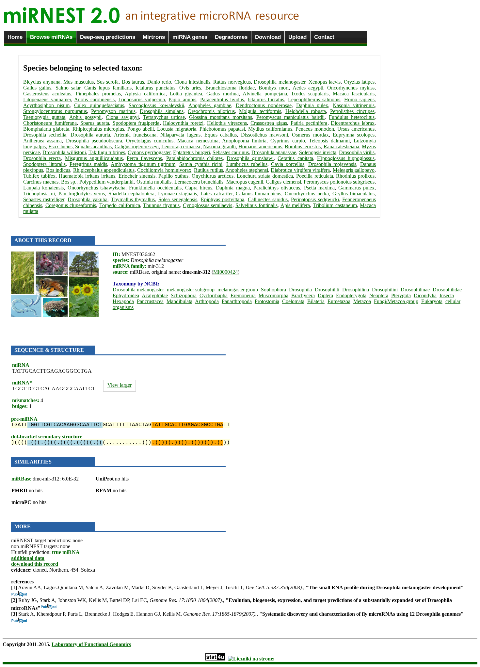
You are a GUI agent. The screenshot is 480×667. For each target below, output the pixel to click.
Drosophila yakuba (87, 199)
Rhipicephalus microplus (98, 129)
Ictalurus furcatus (266, 99)
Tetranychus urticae (164, 117)
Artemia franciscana (135, 135)
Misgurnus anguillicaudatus (94, 158)
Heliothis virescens (227, 123)
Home (15, 37)
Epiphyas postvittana (222, 199)
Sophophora (273, 289)
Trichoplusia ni (39, 193)
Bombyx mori (274, 87)
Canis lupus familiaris (107, 87)
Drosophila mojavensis (332, 164)
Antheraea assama (42, 140)
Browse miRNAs (51, 37)
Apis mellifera (295, 205)
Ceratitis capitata (295, 158)
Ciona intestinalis (192, 82)
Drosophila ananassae (273, 152)
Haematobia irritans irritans (87, 176)
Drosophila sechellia (44, 135)
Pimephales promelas (98, 93)
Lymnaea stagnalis (177, 193)
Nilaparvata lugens (180, 135)
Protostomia (267, 301)
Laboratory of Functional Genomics (91, 644)
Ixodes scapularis (310, 93)
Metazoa (362, 301)
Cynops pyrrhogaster (149, 152)
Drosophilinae (415, 289)
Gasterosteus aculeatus (47, 93)
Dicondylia (425, 295)
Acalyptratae (155, 295)
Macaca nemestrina (197, 140)
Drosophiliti (327, 289)
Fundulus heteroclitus (352, 117)
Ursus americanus (356, 129)
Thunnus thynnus (161, 205)
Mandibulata (179, 301)
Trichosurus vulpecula (141, 99)
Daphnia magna (232, 187)
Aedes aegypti (308, 87)
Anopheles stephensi (246, 170)
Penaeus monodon (315, 129)
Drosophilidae (447, 289)
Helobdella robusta (305, 111)
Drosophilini (385, 289)
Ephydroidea (126, 295)
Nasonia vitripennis (354, 105)
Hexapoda (123, 301)
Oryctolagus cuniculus (149, 140)
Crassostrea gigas (268, 123)
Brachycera (303, 295)
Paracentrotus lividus (222, 99)
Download (268, 37)
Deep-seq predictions (107, 37)
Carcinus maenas (40, 182)
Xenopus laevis (325, 82)
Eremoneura (243, 295)
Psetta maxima (319, 187)
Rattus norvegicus (232, 82)
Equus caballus (220, 135)
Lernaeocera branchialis (198, 182)
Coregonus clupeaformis (70, 205)
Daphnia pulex (312, 105)
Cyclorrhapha (214, 295)
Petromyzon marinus (113, 111)
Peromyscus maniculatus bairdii (290, 117)
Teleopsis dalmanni (329, 140)
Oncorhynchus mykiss (351, 87)
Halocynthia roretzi (183, 123)
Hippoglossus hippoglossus (346, 158)
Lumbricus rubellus (246, 164)
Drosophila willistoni (64, 152)
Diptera (325, 295)
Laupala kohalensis (43, 187)
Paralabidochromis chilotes (194, 158)
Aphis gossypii (85, 117)
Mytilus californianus (270, 129)
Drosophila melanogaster (279, 82)
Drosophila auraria (90, 135)
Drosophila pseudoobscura (94, 140)
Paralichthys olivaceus (276, 187)
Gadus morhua (222, 93)
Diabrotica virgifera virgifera (300, 170)
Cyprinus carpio (287, 140)
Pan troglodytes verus (81, 193)
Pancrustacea (150, 301)
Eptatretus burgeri (191, 152)
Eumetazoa (339, 301)
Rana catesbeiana (341, 146)
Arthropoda (207, 301)
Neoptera (378, 295)
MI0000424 (225, 272)
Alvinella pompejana (265, 93)
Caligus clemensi (283, 182)
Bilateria (316, 301)
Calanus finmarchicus (258, 193)
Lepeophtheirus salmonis (314, 99)
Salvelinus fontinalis (256, 205)
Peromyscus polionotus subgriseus (339, 182)
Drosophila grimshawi (250, 158)
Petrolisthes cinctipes (352, 111)
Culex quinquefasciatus (99, 105)
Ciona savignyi (122, 117)
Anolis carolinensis (94, 99)
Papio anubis (182, 99)
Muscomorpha (273, 295)
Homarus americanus (260, 146)
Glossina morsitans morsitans (220, 117)
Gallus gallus (37, 87)
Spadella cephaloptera (131, 193)
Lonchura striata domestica (265, 176)
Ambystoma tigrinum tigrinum (143, 164)
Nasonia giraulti (219, 146)
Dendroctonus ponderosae (264, 105)
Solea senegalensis (177, 199)
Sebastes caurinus (231, 152)
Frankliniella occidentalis (155, 187)
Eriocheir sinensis (137, 176)
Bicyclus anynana (41, 82)
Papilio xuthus (173, 176)
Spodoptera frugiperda (136, 123)
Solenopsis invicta (317, 152)
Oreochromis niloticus (211, 111)
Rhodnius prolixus (355, 176)
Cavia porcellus (287, 164)
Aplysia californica (145, 93)
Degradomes (231, 37)
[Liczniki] (251, 658)
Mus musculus (78, 82)
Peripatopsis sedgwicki (315, 199)
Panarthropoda (237, 301)
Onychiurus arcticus (212, 176)
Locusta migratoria (176, 129)
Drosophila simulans (162, 111)
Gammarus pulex (356, 187)
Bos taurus (133, 82)
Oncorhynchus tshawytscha (96, 187)
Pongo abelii (140, 129)
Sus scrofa (108, 82)
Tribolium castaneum (335, 205)
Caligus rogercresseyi (137, 146)
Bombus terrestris (303, 146)
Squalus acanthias (93, 146)
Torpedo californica (119, 205)
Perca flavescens (144, 158)
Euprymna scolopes (354, 135)
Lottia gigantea (186, 93)
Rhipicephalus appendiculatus (104, 170)
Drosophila (300, 289)
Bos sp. (68, 182)
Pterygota (401, 295)
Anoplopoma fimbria (244, 140)
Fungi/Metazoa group (396, 301)
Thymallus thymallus (133, 199)
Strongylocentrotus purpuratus (55, 111)
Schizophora (184, 295)
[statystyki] (215, 658)
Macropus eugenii (244, 182)
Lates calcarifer (216, 193)
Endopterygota (351, 295)
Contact (324, 37)
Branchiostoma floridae (230, 87)
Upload (297, 37)
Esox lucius (60, 146)
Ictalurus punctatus (155, 87)
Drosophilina (355, 289)
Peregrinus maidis (88, 164)
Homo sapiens (359, 99)
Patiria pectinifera (309, 123)
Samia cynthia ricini (200, 164)
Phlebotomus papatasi (222, 129)
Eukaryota (431, 301)
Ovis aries (190, 87)
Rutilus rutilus (208, 170)
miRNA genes (189, 37)
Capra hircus (198, 187)
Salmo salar (68, 87)
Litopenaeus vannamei (47, 99)
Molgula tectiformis (260, 111)
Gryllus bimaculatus (353, 193)
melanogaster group (237, 289)
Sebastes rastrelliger (43, 199)
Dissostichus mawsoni (264, 135)
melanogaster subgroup (191, 289)
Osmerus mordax (310, 135)
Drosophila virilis (357, 152)
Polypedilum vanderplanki (106, 182)
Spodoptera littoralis (44, 164)
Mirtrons (154, 37)
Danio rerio (159, 82)
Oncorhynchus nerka (307, 193)
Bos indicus (58, 170)
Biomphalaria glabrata (46, 129)
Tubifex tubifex (39, 176)
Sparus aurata (94, 123)
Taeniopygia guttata (44, 117)
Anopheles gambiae (209, 105)
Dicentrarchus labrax (353, 123)
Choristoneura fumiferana (50, 123)
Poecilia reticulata (314, 176)
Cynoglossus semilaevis (207, 205)
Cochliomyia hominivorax (164, 170)
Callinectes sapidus (268, 199)
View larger (119, 385)
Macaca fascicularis (354, 93)
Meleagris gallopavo (354, 170)
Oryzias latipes (359, 82)
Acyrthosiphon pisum (46, 105)
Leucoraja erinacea (180, 146)
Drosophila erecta (42, 158)
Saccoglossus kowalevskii (156, 105)
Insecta (447, 295)
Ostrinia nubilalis (153, 182)
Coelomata (293, 301)
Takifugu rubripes (106, 152)
